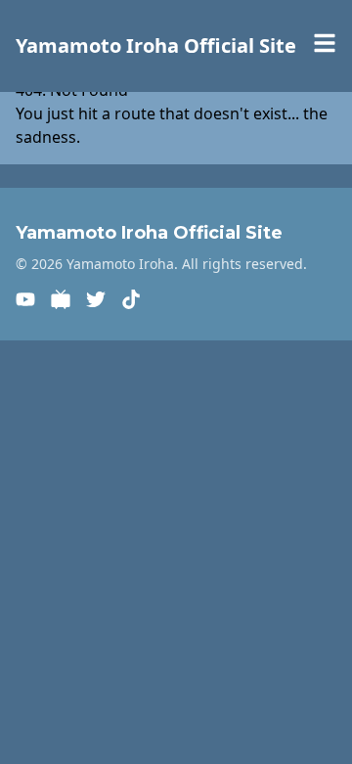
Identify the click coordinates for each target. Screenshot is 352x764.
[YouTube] (25, 299)
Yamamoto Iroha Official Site (156, 45)
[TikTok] (131, 299)
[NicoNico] (60, 299)
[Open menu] (324, 43)
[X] (96, 299)
